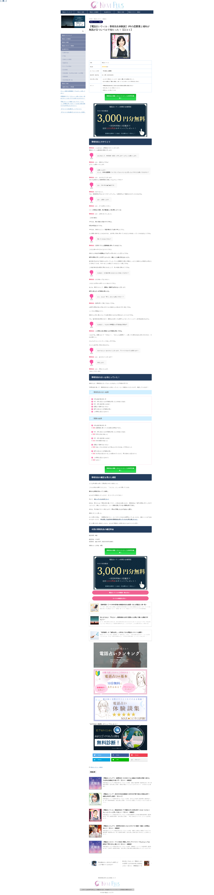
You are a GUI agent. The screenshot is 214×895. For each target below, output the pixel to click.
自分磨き (65, 69)
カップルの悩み (67, 66)
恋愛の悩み (66, 52)
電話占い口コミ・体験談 (134, 12)
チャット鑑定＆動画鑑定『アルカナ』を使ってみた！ (73, 92)
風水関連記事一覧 (68, 80)
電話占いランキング (67, 12)
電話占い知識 (80, 12)
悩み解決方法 (107, 12)
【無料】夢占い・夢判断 (68, 87)
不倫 (64, 56)
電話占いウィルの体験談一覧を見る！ (119, 592)
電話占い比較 (121, 12)
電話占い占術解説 (94, 12)
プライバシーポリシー (115, 889)
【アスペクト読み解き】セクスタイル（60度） (73, 112)
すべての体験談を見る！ (120, 598)
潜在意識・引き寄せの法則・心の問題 (73, 73)
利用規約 (123, 889)
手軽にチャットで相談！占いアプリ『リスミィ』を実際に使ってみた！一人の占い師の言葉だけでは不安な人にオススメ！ (73, 103)
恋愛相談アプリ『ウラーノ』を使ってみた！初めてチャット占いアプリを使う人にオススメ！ (73, 97)
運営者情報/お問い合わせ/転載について (107, 877)
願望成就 (65, 76)
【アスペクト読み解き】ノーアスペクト (71, 109)
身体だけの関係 (67, 59)
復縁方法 (65, 63)
